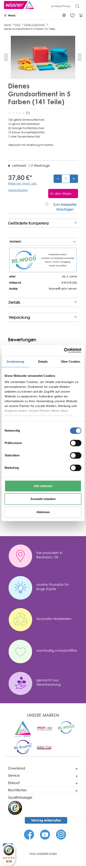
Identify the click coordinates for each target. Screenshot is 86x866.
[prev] (6, 529)
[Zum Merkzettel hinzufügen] (13, 575)
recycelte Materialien (53, 676)
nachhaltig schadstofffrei (56, 708)
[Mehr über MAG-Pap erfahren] (44, 805)
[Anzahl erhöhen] (74, 206)
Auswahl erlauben (43, 499)
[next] (76, 529)
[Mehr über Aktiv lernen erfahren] (23, 786)
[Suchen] (77, 6)
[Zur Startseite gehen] (19, 5)
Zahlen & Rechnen (34, 24)
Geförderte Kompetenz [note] (28, 251)
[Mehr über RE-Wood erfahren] (66, 785)
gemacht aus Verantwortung (48, 740)
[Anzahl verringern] (58, 206)
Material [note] (15, 269)
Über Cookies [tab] (70, 361)
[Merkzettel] (72, 15)
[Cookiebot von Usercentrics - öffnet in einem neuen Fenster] (63, 350)
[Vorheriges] (6, 57)
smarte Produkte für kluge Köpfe (52, 645)
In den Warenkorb (39, 584)
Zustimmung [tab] (15, 361)
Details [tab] (43, 361)
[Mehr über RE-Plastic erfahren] (23, 804)
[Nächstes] (80, 57)
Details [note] (14, 330)
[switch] (75, 443)
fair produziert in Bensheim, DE (49, 613)
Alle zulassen (43, 486)
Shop (17, 24)
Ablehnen (43, 512)
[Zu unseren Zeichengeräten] (44, 786)
